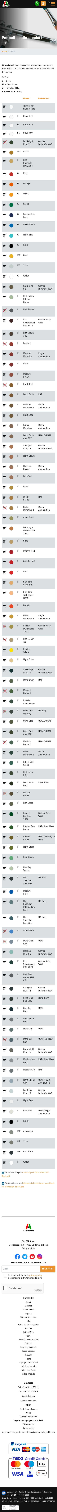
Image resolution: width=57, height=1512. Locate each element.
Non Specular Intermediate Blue (29, 906)
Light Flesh (28, 659)
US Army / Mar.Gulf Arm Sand (29, 531)
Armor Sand (28, 517)
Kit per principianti (28, 1347)
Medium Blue (27, 892)
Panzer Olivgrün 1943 (27, 816)
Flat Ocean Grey (28, 1020)
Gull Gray (27, 1111)
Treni (28, 1336)
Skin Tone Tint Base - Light (28, 595)
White (26, 276)
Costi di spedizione (28, 1409)
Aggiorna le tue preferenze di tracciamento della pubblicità (28, 1432)
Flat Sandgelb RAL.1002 (28, 163)
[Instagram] (39, 1256)
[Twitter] (25, 1256)
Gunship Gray (27, 1010)
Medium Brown (27, 375)
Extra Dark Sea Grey (28, 1000)
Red (25, 173)
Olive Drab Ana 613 (28, 733)
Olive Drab (28, 721)
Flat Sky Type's (27, 869)
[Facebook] (18, 1256)
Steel (25, 1141)
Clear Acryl (28, 116)
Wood (25, 487)
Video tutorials (28, 1374)
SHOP (28, 1405)
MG (18, 152)
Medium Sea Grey (29, 1061)
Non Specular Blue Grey (28, 920)
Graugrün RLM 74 (27, 989)
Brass (26, 152)
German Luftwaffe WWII (45, 288)
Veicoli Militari (29, 1310)
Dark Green (28, 680)
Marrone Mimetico (27, 355)
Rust (25, 364)
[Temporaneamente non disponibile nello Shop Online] (5, 142)
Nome (26, 99)
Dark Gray (28, 1029)
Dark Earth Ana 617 (28, 437)
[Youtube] (32, 1256)
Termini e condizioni (28, 1417)
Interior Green (26, 838)
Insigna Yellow (26, 651)
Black (25, 245)
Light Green (28, 847)
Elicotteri (28, 1306)
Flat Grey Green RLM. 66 (28, 978)
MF (18, 1131)
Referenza (43, 99)
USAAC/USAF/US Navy (46, 838)
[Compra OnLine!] (4, 106)
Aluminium (28, 1131)
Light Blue (28, 235)
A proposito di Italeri (28, 1363)
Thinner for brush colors (29, 107)
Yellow (26, 194)
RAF (40, 394)
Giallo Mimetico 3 (28, 617)
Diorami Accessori (28, 1317)
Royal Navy (43, 783)
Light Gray (28, 1100)
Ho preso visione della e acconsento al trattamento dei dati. (25, 1276)
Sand (25, 541)
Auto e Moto (28, 1332)
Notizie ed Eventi (28, 1370)
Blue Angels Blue (29, 216)
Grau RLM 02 (28, 288)
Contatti (28, 1383)
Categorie (28, 1298)
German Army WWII (44, 321)
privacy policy (35, 1275)
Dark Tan (27, 476)
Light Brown (29, 456)
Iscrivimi (47, 1269)
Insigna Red (29, 551)
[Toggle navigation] (53, 4)
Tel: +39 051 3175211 (28, 1387)
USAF (41, 1008)
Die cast (28, 1344)
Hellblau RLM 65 (27, 953)
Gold (25, 255)
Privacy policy (29, 1424)
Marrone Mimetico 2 (28, 406)
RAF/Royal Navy (46, 826)
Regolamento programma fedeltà (28, 1421)
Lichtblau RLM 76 (27, 1092)
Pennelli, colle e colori (28, 1340)
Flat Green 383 (28, 774)
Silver (25, 265)
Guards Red (29, 561)
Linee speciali (28, 1351)
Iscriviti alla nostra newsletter (28, 1263)
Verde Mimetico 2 (28, 753)
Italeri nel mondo (28, 1366)
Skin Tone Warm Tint (28, 583)
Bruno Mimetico (27, 427)
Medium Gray (29, 1070)
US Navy (42, 878)
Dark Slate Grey (28, 784)
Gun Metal (28, 1152)
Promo (28, 1413)
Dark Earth (28, 394)
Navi (28, 1321)
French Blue (29, 225)
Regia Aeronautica (44, 355)
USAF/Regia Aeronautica (44, 1082)
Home (4, 52)
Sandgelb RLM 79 (27, 447)
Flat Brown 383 (28, 335)
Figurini (28, 1314)
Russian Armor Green (29, 702)
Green (26, 204)
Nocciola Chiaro (27, 468)
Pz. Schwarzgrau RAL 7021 (29, 964)
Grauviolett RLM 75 (28, 1051)
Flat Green (28, 803)
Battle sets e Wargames (28, 1325)
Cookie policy (29, 1428)
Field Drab (28, 415)
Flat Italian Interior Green (28, 299)
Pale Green (28, 857)
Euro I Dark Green (28, 763)
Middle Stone (26, 498)
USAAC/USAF (44, 435)
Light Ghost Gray (29, 1082)
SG (18, 133)
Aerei (28, 1302)
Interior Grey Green (29, 828)
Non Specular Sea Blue (27, 881)
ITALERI (28, 1355)
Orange (26, 184)
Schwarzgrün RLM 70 (29, 671)
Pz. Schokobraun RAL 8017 (29, 323)
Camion (28, 1328)
